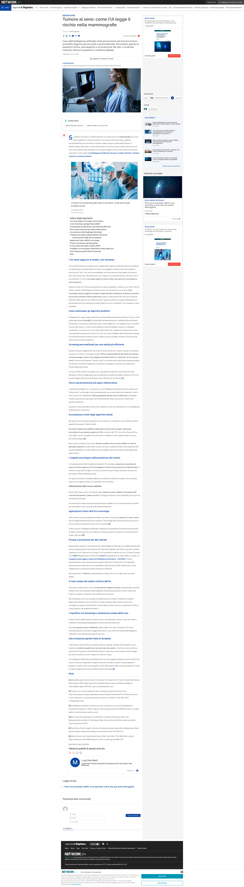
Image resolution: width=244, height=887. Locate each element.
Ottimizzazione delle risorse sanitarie (86, 238)
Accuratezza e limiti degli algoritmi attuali (86, 232)
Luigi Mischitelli (68, 63)
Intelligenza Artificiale (88, 7)
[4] (109, 524)
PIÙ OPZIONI (162, 883)
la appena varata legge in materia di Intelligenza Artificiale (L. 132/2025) (97, 559)
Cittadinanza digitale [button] (70, 7)
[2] (123, 378)
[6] (114, 669)
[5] (83, 535)
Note (72, 254)
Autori (73, 848)
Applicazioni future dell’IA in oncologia (84, 240)
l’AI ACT (102, 556)
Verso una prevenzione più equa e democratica (88, 229)
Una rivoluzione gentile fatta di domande (85, 251)
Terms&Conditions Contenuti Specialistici (121, 848)
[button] (5, 8)
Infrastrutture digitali (217, 7)
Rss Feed (85, 848)
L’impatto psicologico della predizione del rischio (88, 235)
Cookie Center (142, 848)
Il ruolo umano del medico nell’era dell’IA (85, 246)
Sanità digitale (121, 7)
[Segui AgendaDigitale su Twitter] (107, 844)
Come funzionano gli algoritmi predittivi (85, 224)
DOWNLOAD (174, 56)
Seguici (93, 844)
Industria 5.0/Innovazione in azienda (155, 7)
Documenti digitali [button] (133, 7)
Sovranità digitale (56, 7)
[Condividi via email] (73, 36)
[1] (90, 320)
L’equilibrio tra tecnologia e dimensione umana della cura (92, 249)
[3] (85, 439)
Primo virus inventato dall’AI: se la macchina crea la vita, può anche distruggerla (99, 787)
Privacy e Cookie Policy (98, 848)
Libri (170, 7)
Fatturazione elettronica (234, 7)
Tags (78, 848)
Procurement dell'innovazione (183, 7)
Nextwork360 (69, 857)
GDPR (75, 556)
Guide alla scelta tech (201, 7)
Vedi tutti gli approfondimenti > (171, 166)
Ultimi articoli (43, 7)
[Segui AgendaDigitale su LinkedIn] (103, 844)
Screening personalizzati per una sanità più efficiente (90, 227)
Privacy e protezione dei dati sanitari (84, 243)
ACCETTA (162, 876)
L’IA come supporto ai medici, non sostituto (86, 221)
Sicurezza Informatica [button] (104, 7)
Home (65, 31)
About (67, 848)
